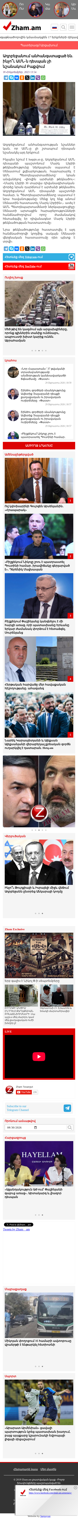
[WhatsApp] (43, 77)
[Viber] (38, 77)
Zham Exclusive (15, 929)
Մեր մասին (48, 1469)
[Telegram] (6, 77)
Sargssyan (45, 1516)
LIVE (8, 1031)
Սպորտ (10, 1376)
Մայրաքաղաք (16, 1289)
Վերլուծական (15, 836)
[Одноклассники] (22, 77)
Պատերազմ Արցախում (39, 45)
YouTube (30, 266)
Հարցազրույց (15, 1137)
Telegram (31, 256)
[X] (27, 77)
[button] (8, 314)
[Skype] (11, 77)
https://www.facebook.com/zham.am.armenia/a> (50, 1493)
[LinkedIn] (32, 77)
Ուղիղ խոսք (14, 277)
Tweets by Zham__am (16, 1229)
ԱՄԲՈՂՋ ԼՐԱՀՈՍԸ (39, 445)
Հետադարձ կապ (25, 1469)
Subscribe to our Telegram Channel (18, 1108)
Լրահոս (11, 360)
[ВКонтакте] (16, 77)
